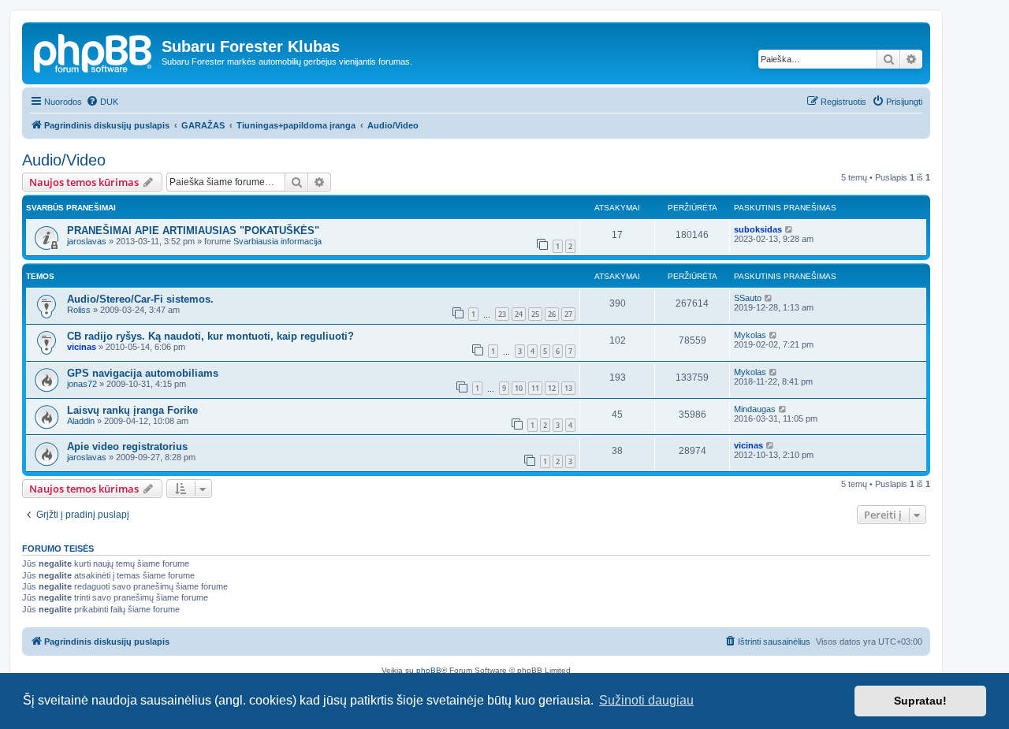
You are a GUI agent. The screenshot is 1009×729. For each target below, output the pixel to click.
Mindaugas (755, 409)
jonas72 (82, 384)
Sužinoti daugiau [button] (646, 700)
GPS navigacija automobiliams (142, 373)
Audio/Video (64, 160)
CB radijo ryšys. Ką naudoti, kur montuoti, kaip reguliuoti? (210, 336)
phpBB (428, 670)
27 (568, 314)
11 (535, 388)
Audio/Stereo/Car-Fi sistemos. (140, 299)
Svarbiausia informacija (277, 241)
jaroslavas (86, 241)
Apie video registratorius (127, 446)
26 (552, 314)
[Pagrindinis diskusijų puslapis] (94, 51)
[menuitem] (102, 101)
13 (568, 388)
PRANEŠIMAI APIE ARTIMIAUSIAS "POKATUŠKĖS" (193, 230)
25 (535, 314)
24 (519, 314)
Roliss (79, 309)
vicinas (81, 346)
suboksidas (758, 229)
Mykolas (750, 335)
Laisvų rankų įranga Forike (132, 410)
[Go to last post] (789, 229)
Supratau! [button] (920, 700)
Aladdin (81, 421)
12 (552, 388)
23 (502, 314)
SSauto (747, 298)
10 (519, 388)
